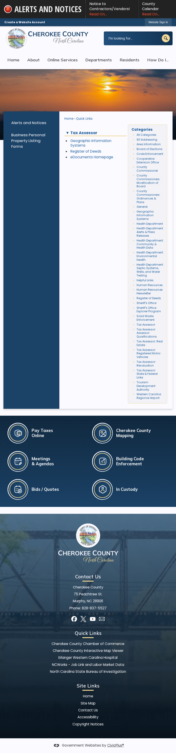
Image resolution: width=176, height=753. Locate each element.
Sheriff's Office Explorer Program (149, 309)
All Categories (146, 135)
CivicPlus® (115, 745)
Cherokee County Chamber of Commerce (88, 643)
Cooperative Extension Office (148, 160)
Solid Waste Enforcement (145, 318)
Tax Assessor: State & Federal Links (147, 374)
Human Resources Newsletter (150, 291)
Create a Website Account (24, 22)
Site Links (88, 686)
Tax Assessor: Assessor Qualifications (147, 333)
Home (69, 119)
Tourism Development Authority (146, 386)
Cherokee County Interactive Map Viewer (88, 650)
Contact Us (88, 710)
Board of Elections (149, 149)
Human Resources (150, 285)
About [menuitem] (33, 60)
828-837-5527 (94, 608)
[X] (83, 619)
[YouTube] (93, 619)
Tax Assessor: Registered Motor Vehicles (148, 353)
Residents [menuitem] (129, 60)
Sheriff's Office (146, 303)
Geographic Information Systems (90, 143)
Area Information (149, 144)
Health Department (150, 224)
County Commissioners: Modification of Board (148, 180)
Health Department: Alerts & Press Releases (150, 232)
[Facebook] (74, 619)
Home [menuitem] (13, 60)
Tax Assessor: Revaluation (146, 363)
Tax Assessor (146, 325)
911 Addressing (147, 140)
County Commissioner (147, 169)
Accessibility (88, 717)
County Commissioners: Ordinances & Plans (148, 196)
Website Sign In (158, 22)
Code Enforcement (150, 154)
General (142, 207)
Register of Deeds (85, 151)
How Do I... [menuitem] (158, 60)
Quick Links (84, 119)
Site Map (88, 703)
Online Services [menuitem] (62, 60)
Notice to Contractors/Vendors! (109, 9)
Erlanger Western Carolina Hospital (88, 657)
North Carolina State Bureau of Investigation (88, 671)
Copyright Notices (88, 724)
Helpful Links (145, 280)
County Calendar (151, 9)
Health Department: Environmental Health (150, 256)
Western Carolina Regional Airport (149, 396)
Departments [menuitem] (98, 60)
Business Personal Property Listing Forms (28, 140)
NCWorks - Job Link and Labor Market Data (88, 664)
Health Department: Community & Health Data (150, 244)
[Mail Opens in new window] (102, 619)
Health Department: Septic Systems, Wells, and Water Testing (150, 270)
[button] (166, 38)
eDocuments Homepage (91, 157)
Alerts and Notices (28, 122)
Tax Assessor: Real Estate (150, 343)
